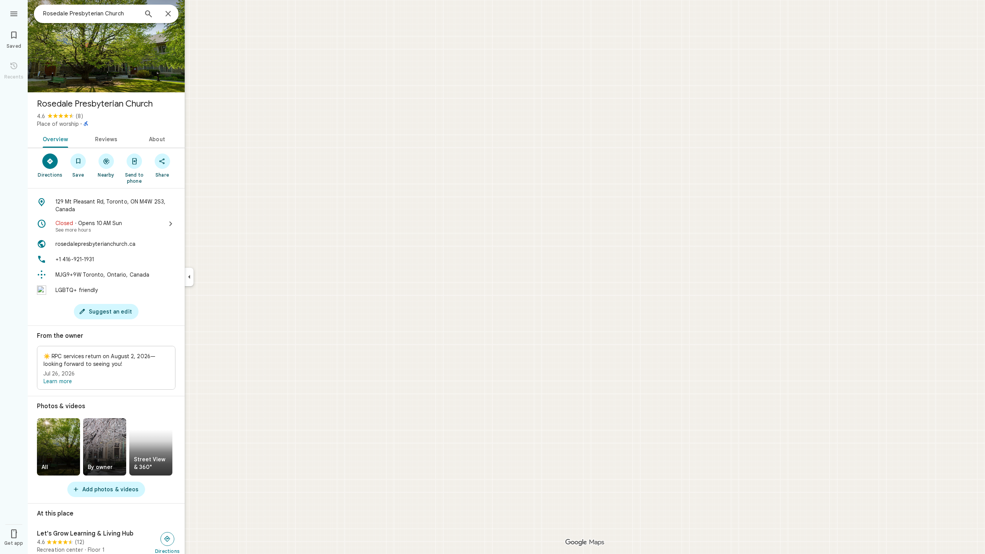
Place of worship (58, 123)
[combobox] (90, 13)
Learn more (57, 381)
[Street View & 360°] (150, 447)
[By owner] (104, 447)
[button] (106, 368)
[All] (58, 447)
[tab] (54, 138)
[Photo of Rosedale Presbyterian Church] (106, 46)
